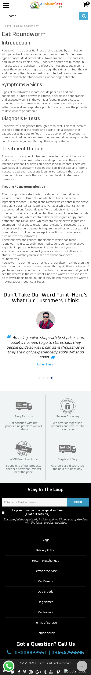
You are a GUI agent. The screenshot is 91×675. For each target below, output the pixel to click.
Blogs (45, 540)
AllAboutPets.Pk (38, 663)
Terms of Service (45, 571)
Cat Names (45, 612)
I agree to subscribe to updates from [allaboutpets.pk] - (49, 512)
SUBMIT (78, 502)
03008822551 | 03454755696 (48, 652)
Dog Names (45, 602)
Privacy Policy (80, 512)
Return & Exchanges (45, 560)
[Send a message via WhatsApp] (8, 666)
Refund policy (46, 633)
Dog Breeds (45, 591)
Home (8, 26)
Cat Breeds (45, 581)
